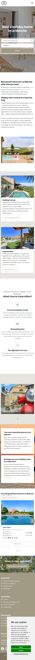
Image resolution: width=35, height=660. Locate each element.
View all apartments (10, 269)
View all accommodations (9, 498)
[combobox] (17, 45)
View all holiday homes (11, 218)
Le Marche (23, 90)
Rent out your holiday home (11, 602)
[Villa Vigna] (17, 512)
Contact (5, 599)
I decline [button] (21, 650)
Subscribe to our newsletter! (17, 566)
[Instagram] (6, 649)
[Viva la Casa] (4, 3)
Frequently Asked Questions (11, 581)
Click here (7, 478)
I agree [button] (21, 647)
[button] (17, 550)
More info (17, 544)
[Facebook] (2, 649)
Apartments (6, 588)
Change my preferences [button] (21, 654)
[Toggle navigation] (32, 3)
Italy (31, 87)
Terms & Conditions (9, 604)
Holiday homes (7, 586)
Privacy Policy (7, 607)
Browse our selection (9, 583)
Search (17, 51)
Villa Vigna (7, 527)
